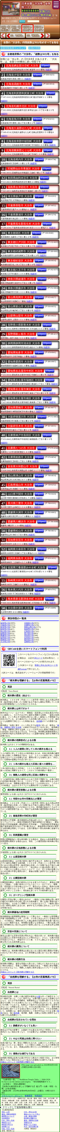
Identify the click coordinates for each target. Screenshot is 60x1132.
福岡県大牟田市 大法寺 (21, 549)
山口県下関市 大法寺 (20, 494)
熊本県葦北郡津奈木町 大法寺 (25, 598)
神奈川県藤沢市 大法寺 (21, 288)
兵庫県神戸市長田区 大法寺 (24, 435)
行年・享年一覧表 (8, 1120)
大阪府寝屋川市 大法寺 (21, 416)
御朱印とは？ (6, 1122)
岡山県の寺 (5, 631)
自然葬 (39, 721)
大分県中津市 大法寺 (20, 608)
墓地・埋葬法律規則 (9, 1114)
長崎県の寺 (5, 640)
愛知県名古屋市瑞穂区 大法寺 (25, 380)
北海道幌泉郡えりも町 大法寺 (23, 150)
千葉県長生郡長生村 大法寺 (24, 223)
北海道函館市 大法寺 (18, 84)
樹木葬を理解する (30, 1118)
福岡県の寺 (5, 638)
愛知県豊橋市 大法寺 (20, 407)
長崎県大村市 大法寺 (20, 580)
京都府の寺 (29, 623)
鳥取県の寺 (5, 629)
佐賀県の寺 (29, 638)
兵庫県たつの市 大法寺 (21, 448)
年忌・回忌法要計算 (31, 1126)
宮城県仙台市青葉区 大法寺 (23, 168)
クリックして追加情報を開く (17, 1107)
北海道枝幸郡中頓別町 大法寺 (23, 141)
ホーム (22, 21)
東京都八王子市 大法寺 (21, 269)
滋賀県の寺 (5, 623)
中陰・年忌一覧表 (8, 1129)
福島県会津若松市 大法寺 (22, 187)
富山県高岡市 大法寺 (20, 297)
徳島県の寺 (5, 633)
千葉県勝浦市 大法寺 (20, 214)
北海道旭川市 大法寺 (18, 118)
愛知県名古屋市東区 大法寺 (24, 389)
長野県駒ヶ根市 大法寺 (21, 334)
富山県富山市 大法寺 (20, 306)
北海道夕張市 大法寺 (18, 74)
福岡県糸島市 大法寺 (20, 558)
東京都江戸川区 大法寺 (21, 242)
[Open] (45, 65)
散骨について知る (30, 1124)
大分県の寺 (5, 642)
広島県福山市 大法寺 (20, 484)
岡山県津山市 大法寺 (20, 475)
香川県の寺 (29, 633)
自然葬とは (6, 1126)
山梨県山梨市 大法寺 (20, 315)
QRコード (38, 658)
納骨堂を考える (7, 1124)
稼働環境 (28, 1096)
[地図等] (48, 70)
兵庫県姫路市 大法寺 (20, 457)
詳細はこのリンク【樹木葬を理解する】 (17, 972)
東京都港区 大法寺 (18, 232)
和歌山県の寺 (30, 627)
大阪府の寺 (5, 625)
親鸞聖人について (8, 1116)
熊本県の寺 (29, 640)
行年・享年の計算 (30, 1112)
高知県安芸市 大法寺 (20, 539)
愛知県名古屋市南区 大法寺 (24, 398)
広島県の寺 (29, 631)
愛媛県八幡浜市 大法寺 (21, 521)
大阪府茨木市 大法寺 (20, 426)
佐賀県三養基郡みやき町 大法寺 (26, 567)
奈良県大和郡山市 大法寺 (22, 466)
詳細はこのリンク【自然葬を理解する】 (17, 1062)
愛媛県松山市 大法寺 (20, 530)
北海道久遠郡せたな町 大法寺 (23, 128)
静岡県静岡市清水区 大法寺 (24, 343)
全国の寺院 (34, 48)
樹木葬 (16, 1013)
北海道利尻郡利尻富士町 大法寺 (24, 93)
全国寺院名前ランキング (13, 48)
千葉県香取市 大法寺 (20, 205)
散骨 (38, 725)
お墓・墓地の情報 (30, 1116)
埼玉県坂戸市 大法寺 (20, 196)
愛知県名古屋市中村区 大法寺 (25, 370)
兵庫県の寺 (29, 625)
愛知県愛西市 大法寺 (20, 361)
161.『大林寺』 (17, 36)
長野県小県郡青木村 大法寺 (24, 324)
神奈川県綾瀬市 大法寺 (21, 279)
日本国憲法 (6, 1118)
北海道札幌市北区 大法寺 (21, 106)
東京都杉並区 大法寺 (20, 260)
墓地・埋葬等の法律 (31, 1120)
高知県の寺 (29, 635)
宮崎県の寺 (29, 642)
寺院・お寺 (6, 1112)
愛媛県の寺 (5, 635)
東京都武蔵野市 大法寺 (21, 251)
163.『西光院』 (33, 36)
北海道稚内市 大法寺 (20, 159)
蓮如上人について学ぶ (32, 1114)
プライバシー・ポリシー (12, 1096)
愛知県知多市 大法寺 (20, 352)
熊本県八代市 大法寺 (20, 589)
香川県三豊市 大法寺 (20, 503)
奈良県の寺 (5, 627)
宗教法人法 (28, 1122)
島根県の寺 (29, 629)
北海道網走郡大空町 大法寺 (22, 65)
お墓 (38, 996)
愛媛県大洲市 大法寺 (20, 512)
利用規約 (38, 1096)
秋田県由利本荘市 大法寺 (22, 177)
